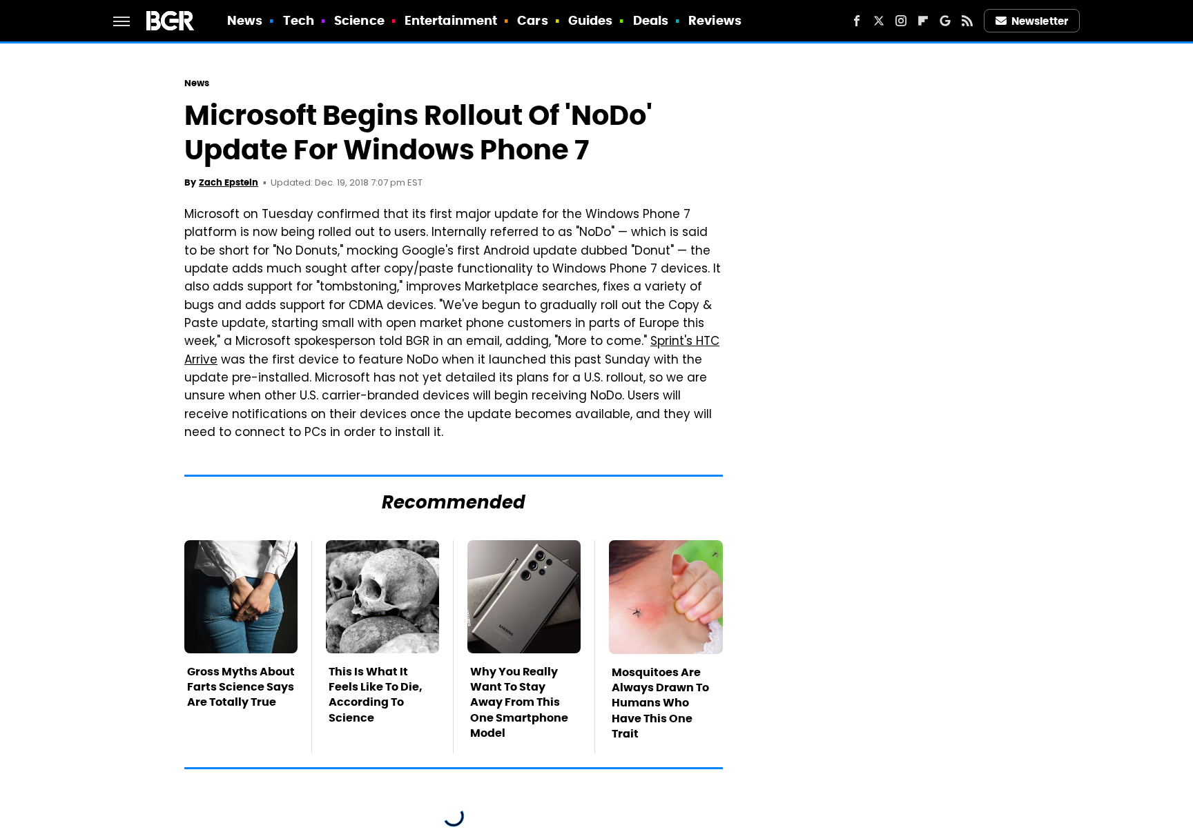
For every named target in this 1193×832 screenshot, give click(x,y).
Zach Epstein (228, 182)
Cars (532, 20)
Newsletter (1039, 21)
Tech (298, 20)
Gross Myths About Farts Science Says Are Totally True (241, 687)
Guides (590, 20)
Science (359, 20)
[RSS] (967, 20)
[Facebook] (856, 20)
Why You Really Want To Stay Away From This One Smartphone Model (519, 702)
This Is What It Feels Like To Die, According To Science (376, 694)
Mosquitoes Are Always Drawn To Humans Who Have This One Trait (660, 703)
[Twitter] (878, 20)
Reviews (714, 20)
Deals (651, 20)
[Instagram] (900, 20)
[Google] (945, 20)
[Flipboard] (923, 20)
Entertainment (451, 20)
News (244, 20)
